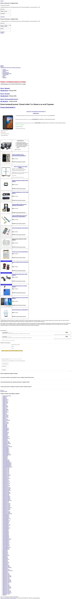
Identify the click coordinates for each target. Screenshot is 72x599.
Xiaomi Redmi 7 (6, 529)
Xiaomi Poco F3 (6, 479)
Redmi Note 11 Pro (6, 569)
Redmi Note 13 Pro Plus (7, 581)
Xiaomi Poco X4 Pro (6, 505)
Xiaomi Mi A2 (5, 444)
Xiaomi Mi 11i (5, 440)
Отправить (2, 16)
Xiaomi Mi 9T (5, 434)
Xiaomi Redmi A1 (6, 514)
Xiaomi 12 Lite (5, 402)
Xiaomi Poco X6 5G (6, 508)
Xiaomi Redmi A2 (6, 515)
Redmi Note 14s (5, 583)
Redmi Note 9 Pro (6, 562)
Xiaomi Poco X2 (6, 501)
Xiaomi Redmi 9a (6, 534)
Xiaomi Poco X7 (6, 510)
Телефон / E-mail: (3, 11)
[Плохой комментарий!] (67, 332)
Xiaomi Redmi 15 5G (6, 547)
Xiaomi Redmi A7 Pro (7, 518)
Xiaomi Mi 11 (5, 439)
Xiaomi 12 (4, 397)
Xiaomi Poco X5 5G (6, 506)
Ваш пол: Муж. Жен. (5, 25)
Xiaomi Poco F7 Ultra (7, 488)
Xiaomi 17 (4, 418)
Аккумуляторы (5, 74)
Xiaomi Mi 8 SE (6, 429)
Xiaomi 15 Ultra (5, 417)
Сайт (12, 348)
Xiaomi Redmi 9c (6, 535)
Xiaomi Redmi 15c (6, 548)
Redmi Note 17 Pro (6, 593)
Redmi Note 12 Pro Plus (7, 576)
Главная (4, 69)
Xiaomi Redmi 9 (6, 533)
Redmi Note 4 (5, 551)
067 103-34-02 (4, 101)
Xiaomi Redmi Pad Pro (7, 463)
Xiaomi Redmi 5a (6, 525)
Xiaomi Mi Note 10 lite (7, 454)
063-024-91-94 (4, 90)
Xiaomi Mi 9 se (5, 433)
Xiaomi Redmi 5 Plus (6, 524)
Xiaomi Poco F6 (6, 484)
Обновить (4, 366)
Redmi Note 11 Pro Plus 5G (8, 570)
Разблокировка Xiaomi (7, 73)
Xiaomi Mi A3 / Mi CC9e (7, 446)
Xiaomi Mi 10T (5, 437)
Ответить (56, 334)
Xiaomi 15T (5, 414)
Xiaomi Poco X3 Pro (6, 503)
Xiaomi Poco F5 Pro (6, 483)
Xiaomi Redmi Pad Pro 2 (7, 464)
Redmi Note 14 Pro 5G (7, 586)
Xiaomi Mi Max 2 (6, 448)
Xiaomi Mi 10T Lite (6, 438)
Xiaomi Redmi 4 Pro (6, 520)
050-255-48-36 (4, 96)
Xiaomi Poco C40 (6, 467)
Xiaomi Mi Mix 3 (6, 452)
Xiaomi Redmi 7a (6, 530)
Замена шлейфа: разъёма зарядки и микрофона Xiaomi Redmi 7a (19, 205)
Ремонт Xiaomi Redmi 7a (7, 107)
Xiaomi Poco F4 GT (6, 481)
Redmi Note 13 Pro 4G (7, 579)
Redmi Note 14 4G (6, 582)
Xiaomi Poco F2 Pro (6, 478)
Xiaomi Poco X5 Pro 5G (7, 507)
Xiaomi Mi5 (5, 424)
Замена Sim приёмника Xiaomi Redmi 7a (20, 227)
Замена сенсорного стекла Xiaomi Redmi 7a (20, 167)
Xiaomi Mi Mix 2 (6, 450)
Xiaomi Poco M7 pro (6, 498)
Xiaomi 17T (5, 421)
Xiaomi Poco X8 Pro (6, 512)
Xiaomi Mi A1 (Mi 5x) (7, 443)
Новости (4, 71)
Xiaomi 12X (5, 400)
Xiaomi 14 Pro (5, 408)
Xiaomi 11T (5, 396)
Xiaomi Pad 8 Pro (6, 459)
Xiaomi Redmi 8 (6, 531)
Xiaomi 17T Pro (5, 422)
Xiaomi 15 (4, 413)
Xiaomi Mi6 (5, 426)
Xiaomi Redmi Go (6, 549)
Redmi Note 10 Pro (6, 566)
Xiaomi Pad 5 (5, 456)
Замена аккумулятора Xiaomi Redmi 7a (20, 251)
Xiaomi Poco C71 (6, 472)
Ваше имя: (2, 9)
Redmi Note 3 (5, 550)
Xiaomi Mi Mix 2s (6, 451)
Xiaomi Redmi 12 (6, 541)
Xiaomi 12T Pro (5, 399)
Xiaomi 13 (4, 403)
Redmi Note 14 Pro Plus (7, 587)
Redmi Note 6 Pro (6, 555)
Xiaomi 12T (5, 398)
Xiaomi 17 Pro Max (6, 420)
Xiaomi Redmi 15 (6, 546)
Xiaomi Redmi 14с (6, 545)
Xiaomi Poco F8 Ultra (7, 490)
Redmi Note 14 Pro (6, 585)
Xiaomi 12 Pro (5, 401)
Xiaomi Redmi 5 (6, 523)
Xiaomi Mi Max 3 (6, 449)
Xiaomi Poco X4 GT (6, 504)
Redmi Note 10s (5, 564)
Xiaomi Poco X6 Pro (6, 509)
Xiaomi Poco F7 (6, 486)
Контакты (4, 77)
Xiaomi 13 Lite (5, 406)
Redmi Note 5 (5, 553)
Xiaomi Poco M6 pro (6, 497)
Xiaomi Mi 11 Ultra (6, 442)
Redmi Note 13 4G (6, 577)
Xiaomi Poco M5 (6, 494)
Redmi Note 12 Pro (6, 574)
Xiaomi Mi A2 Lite (6, 445)
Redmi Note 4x (5, 552)
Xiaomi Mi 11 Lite (6, 441)
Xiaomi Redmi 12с (6, 542)
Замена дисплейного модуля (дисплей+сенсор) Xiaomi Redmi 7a (19, 155)
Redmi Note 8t (5, 558)
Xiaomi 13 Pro (5, 405)
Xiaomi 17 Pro (5, 419)
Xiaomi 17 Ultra (5, 423)
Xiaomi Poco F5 (6, 482)
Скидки (4, 75)
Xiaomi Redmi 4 (6, 519)
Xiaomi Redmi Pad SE (7, 465)
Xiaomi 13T (5, 404)
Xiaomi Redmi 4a (6, 521)
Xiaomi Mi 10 (5, 435)
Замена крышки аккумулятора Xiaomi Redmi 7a (20, 298)
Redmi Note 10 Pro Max (7, 567)
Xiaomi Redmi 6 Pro (6, 527)
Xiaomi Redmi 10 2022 (7, 539)
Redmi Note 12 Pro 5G (7, 575)
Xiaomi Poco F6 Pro (6, 485)
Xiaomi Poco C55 (6, 469)
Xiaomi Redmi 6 (6, 526)
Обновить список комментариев (8, 340)
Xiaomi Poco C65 (6, 471)
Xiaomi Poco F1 (6, 477)
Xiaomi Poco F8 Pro (6, 489)
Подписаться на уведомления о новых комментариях (14, 360)
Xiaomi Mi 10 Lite (6, 436)
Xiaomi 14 (4, 407)
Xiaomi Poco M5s (6, 495)
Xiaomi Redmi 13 (6, 543)
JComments (70, 371)
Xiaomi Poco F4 (6, 480)
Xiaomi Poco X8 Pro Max (7, 513)
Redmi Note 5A (5, 554)
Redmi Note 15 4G (6, 588)
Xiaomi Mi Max (5, 447)
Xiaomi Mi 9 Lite (6, 432)
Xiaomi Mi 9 (5, 431)
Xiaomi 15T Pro (5, 415)
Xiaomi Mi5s (5, 425)
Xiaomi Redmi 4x (6, 522)
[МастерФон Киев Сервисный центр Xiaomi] (10, 67)
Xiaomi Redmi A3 (6, 516)
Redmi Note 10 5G (6, 565)
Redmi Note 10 (5, 563)
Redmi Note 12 (5, 571)
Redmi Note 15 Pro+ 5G (7, 592)
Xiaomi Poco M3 (6, 491)
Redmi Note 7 (5, 556)
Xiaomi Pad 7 (5, 458)
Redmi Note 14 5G (6, 584)
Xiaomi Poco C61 (6, 470)
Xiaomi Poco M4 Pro (6, 493)
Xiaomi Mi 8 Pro (6, 430)
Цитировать (68, 334)
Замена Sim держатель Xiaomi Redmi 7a (20, 309)
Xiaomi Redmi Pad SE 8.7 (7, 466)
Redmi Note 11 (5, 568)
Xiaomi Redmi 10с (6, 540)
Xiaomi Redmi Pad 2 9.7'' (7, 462)
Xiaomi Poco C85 (6, 476)
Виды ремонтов (6, 72)
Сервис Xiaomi (5, 70)
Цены (4, 76)
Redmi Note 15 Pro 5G (7, 591)
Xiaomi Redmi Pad (6, 460)
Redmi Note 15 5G (6, 589)
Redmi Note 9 (5, 560)
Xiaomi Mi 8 (5, 427)
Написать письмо (3, 391)
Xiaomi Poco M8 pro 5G (7, 500)
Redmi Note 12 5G (6, 573)
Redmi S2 (4, 594)
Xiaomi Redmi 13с (6, 544)
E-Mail (12, 346)
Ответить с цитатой (62, 334)
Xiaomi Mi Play (5, 455)
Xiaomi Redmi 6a (6, 528)
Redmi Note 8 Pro (6, 559)
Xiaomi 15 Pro (5, 416)
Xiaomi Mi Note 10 (6, 453)
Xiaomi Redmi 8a (6, 532)
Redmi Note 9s (5, 561)
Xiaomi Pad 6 (5, 457)
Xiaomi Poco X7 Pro (6, 511)
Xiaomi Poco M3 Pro (6, 492)
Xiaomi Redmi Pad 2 (6, 461)
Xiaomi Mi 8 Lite (6, 428)
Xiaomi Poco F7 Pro (6, 487)
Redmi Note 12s (5, 572)
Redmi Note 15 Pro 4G (7, 590)
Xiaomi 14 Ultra (5, 409)
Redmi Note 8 (5, 557)
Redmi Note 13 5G (6, 578)
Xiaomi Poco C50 (6, 468)
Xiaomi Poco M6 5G (6, 496)
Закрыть (2, 0)
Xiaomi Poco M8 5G (6, 499)
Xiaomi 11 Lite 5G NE (7, 395)
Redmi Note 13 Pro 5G (7, 580)
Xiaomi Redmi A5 (6, 517)
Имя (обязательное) (15, 344)
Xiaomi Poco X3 (6, 502)
